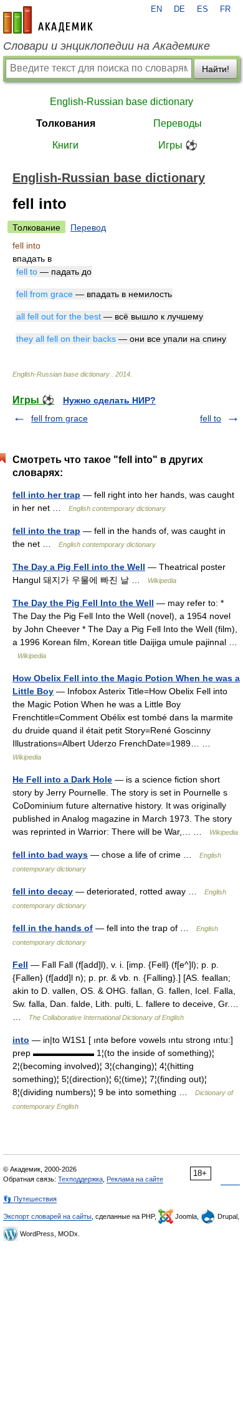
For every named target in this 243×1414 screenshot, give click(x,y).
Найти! (215, 69)
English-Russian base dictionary (121, 101)
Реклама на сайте (135, 1179)
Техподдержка (80, 1179)
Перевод (88, 227)
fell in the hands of (52, 928)
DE (179, 9)
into (20, 1040)
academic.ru (48, 20)
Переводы (177, 123)
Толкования (65, 123)
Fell (20, 965)
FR (225, 9)
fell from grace (59, 418)
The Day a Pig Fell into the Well (78, 567)
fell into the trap (46, 531)
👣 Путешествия (30, 1199)
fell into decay (42, 891)
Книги (65, 145)
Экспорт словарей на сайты (47, 1216)
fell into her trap (46, 495)
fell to (210, 418)
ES (202, 9)
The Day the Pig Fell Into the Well (83, 603)
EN (156, 9)
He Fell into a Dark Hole (62, 779)
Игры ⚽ (178, 145)
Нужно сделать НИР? (109, 400)
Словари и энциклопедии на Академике (106, 46)
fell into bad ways (50, 855)
